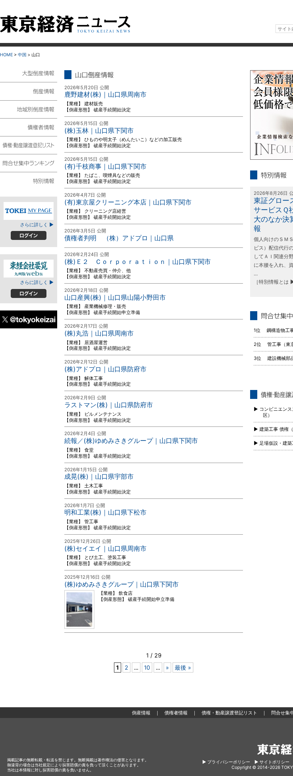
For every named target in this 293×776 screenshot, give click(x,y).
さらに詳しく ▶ (37, 224)
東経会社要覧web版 (29, 269)
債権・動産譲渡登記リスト (28, 145)
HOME (6, 54)
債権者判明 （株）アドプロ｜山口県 (119, 238)
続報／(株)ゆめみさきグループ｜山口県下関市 (131, 440)
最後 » (183, 667)
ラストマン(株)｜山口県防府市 (108, 405)
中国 (22, 54)
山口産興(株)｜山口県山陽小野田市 (115, 297)
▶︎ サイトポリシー (271, 762)
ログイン (28, 235)
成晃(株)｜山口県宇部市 (99, 476)
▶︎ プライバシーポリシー (226, 762)
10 (147, 667)
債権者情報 (28, 127)
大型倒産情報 (28, 76)
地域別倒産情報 (28, 109)
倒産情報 (28, 91)
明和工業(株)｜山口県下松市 (105, 512)
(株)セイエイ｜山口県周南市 (105, 548)
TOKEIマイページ (29, 211)
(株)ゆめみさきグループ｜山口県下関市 (121, 584)
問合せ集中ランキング (28, 163)
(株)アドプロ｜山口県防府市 (105, 369)
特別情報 (28, 180)
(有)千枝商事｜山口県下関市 (105, 166)
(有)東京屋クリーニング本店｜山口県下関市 (128, 202)
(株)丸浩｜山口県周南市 (99, 333)
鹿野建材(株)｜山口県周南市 (105, 94)
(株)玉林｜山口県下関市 (99, 130)
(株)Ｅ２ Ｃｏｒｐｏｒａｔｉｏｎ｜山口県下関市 (137, 261)
